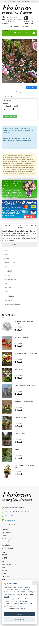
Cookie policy (6, 545)
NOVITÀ (7, 250)
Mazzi (6, 283)
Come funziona (6, 533)
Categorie (10, 244)
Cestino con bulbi (21, 417)
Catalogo (23, 33)
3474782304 (28, 23)
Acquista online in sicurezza (11, 203)
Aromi (17, 449)
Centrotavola (10, 279)
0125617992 (28, 21)
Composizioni (9, 296)
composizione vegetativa (24, 401)
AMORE (7, 254)
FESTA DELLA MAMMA (12, 304)
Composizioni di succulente (25, 385)
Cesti (6, 292)
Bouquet (8, 271)
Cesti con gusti (20, 433)
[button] (33, 33)
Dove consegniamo (8, 539)
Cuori (6, 258)
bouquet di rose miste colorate (26, 353)
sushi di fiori (19, 369)
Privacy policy (6, 542)
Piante (7, 275)
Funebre (8, 288)
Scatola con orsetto (22, 337)
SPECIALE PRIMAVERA (12, 262)
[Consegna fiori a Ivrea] (19, 9)
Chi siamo (5, 529)
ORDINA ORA (9, 116)
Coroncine (9, 300)
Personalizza (19, 619)
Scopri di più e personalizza (14, 608)
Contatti (4, 536)
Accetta (19, 614)
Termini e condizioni (8, 548)
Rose (6, 267)
